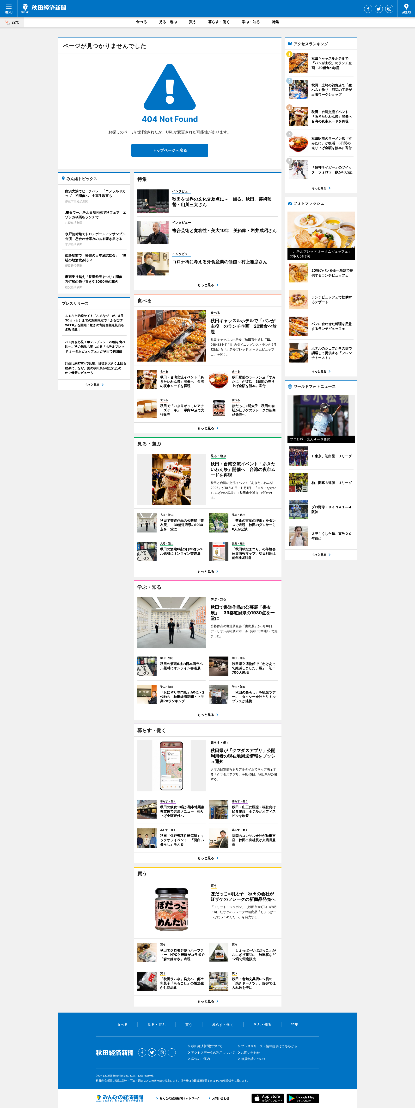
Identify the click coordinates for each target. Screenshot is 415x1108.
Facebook (368, 9)
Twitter (379, 9)
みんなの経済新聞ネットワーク (119, 1098)
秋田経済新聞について (206, 1046)
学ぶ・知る (251, 21)
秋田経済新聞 (43, 8)
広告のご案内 (200, 1059)
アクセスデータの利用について (213, 1052)
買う (192, 21)
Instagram (389, 9)
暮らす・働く (219, 21)
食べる (141, 21)
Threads (172, 1052)
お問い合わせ (250, 1052)
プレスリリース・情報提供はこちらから (269, 1046)
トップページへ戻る (170, 150)
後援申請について (253, 1059)
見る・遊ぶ (168, 21)
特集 (275, 21)
